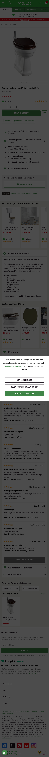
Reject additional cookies (25, 387)
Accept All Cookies (24, 394)
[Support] (4, 752)
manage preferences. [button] (13, 366)
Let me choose (24, 380)
